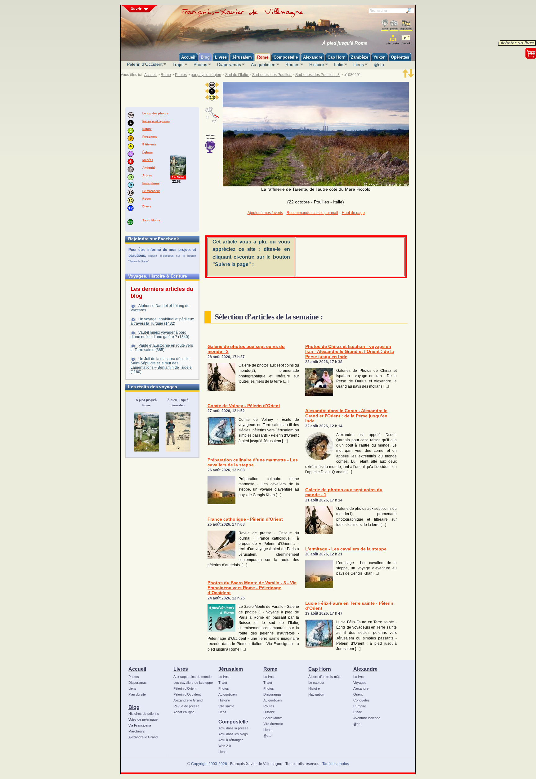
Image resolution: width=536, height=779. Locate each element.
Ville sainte (226, 706)
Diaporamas (229, 64)
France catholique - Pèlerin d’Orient (245, 519)
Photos (200, 64)
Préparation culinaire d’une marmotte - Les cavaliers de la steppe (253, 462)
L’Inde (357, 712)
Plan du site (137, 694)
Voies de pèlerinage (143, 719)
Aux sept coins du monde (192, 677)
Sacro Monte (151, 220)
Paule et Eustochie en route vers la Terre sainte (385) (162, 348)
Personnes (149, 136)
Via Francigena (139, 725)
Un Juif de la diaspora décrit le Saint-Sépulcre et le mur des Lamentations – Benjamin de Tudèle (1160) (161, 365)
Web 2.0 (224, 746)
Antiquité (148, 167)
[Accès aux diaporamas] (406, 25)
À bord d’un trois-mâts (325, 677)
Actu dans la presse (233, 728)
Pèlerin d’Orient (184, 688)
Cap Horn (319, 669)
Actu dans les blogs (233, 734)
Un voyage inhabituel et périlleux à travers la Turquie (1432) (162, 321)
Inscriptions (150, 183)
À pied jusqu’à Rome (344, 43)
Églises (147, 152)
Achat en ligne (183, 712)
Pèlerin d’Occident (145, 64)
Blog (134, 707)
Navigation (316, 694)
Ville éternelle (273, 724)
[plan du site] (393, 39)
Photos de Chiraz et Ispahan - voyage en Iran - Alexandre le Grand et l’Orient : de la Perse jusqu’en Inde (349, 351)
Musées (147, 160)
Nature (147, 129)
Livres (180, 669)
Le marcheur (151, 191)
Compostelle (233, 721)
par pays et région (206, 75)
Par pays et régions (156, 121)
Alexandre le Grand (143, 737)
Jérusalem (230, 669)
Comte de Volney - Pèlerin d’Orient (244, 405)
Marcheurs (136, 731)
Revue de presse (186, 706)
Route (146, 198)
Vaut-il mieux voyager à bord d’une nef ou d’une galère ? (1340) (160, 335)
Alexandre (365, 669)
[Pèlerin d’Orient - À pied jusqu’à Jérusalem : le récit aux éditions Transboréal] (178, 432)
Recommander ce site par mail (312, 213)
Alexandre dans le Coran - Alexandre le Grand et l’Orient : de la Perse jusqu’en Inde (346, 415)
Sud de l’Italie (237, 75)
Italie (338, 64)
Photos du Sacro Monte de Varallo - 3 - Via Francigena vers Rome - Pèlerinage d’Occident (252, 588)
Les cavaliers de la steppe (193, 682)
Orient (358, 694)
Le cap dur (316, 682)
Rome (166, 75)
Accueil (150, 75)
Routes (292, 64)
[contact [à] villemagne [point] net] (405, 40)
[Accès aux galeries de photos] (394, 25)
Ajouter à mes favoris (265, 213)
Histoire (316, 64)
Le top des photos (155, 113)
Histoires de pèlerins (143, 713)
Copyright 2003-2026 (209, 764)
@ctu (379, 64)
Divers (146, 206)
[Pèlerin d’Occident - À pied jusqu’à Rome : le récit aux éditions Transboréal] (146, 432)
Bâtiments (149, 144)
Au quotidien (263, 64)
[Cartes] (384, 25)
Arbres (147, 175)
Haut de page (353, 213)
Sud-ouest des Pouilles (272, 75)
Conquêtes (361, 700)
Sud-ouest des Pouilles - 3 (317, 75)
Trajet (178, 64)
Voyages (359, 682)
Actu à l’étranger (230, 740)
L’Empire (359, 706)
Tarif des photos (335, 764)
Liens (358, 64)
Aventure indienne (366, 718)
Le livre (223, 677)
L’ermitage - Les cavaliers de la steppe (345, 549)
